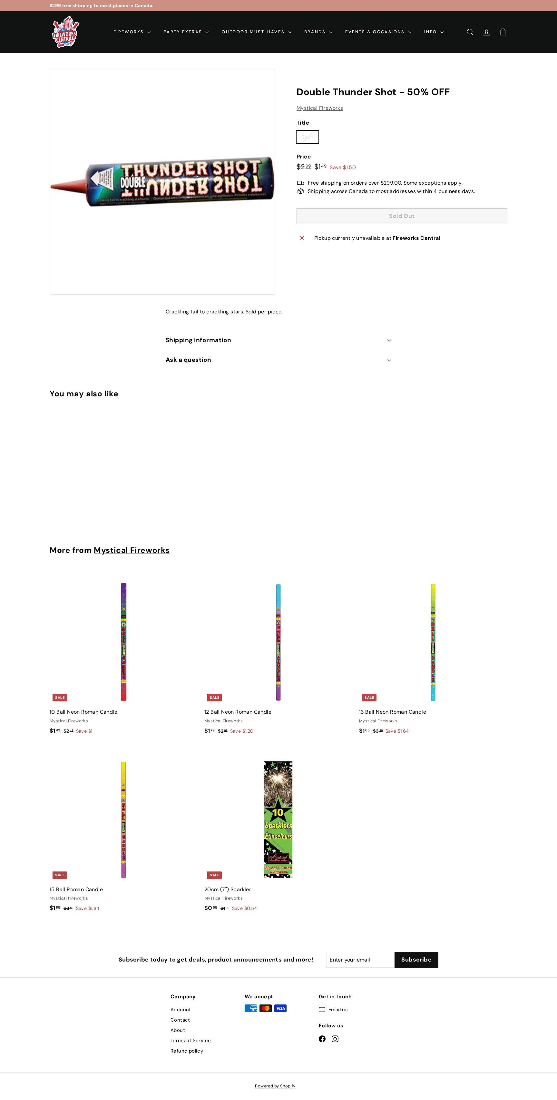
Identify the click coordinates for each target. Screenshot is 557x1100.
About (178, 1030)
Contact (180, 1020)
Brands (315, 32)
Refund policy (187, 1051)
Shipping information (198, 340)
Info (431, 32)
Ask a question (188, 360)
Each (309, 138)
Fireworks (129, 32)
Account (181, 1009)
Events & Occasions (375, 32)
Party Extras (184, 32)
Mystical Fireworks (320, 108)
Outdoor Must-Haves (254, 32)
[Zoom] (162, 181)
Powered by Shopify (275, 1086)
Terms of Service (191, 1040)
